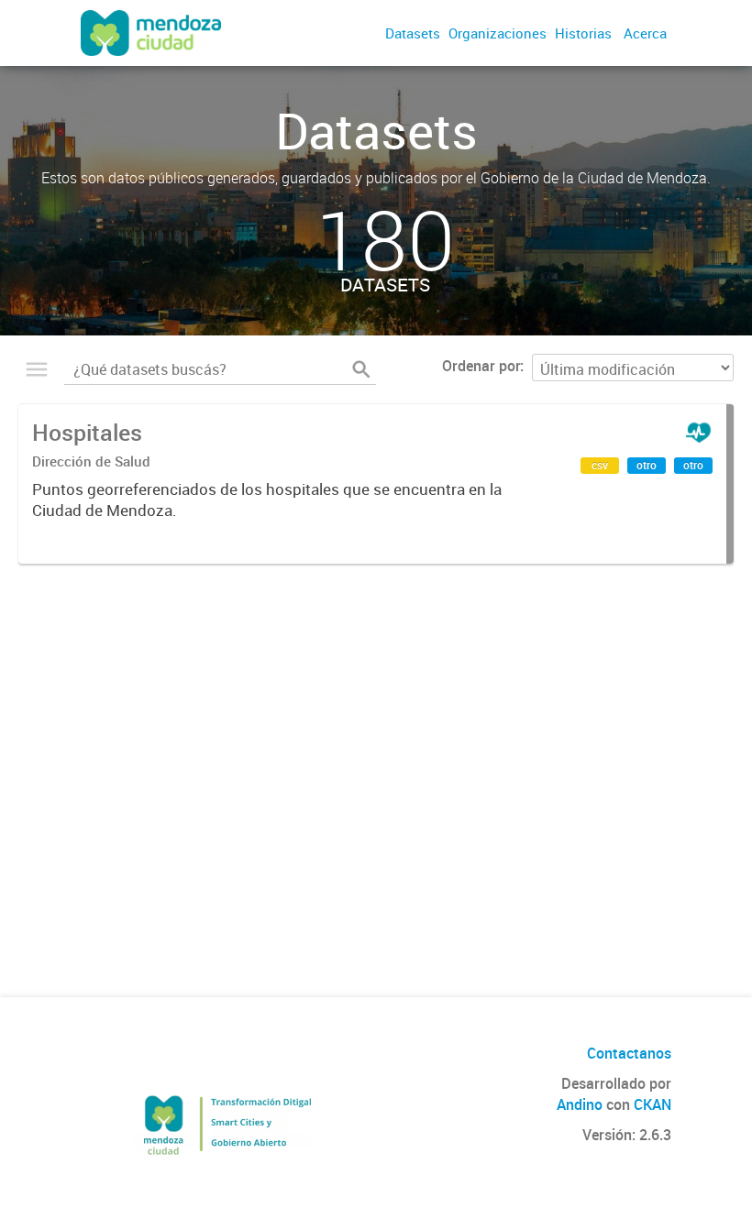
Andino (580, 1104)
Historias (583, 33)
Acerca (645, 33)
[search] (361, 369)
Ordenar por (481, 366)
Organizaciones (497, 33)
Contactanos (629, 1053)
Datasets (412, 33)
